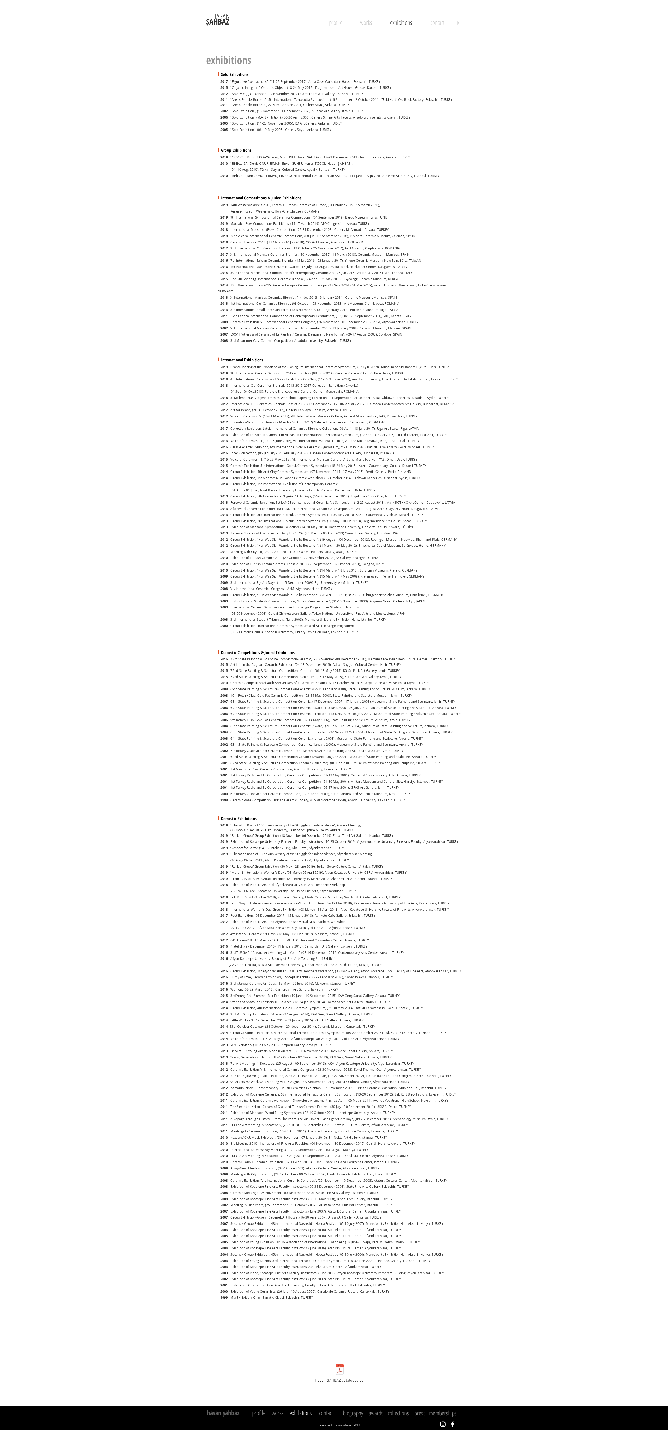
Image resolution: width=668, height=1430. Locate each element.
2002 (224, 744)
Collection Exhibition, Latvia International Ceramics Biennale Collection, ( (284, 428)
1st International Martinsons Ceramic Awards (263, 266)
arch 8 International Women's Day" (260, 872)
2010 (223, 163)
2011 (224, 316)
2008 (224, 588)
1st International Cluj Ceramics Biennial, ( (261, 303)
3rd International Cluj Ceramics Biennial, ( (261, 248)
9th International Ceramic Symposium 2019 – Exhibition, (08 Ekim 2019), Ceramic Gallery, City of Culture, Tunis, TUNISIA (317, 373)
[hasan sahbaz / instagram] (443, 1424)
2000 (224, 625)
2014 (225, 285)
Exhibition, (336, 385)
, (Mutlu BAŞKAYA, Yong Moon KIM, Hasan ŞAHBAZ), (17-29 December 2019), (302, 157)
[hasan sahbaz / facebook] (452, 1424)
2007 (224, 701)
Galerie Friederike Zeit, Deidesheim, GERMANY (349, 422)
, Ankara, (391, 157)
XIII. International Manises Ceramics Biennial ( (264, 254)
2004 (224, 726)
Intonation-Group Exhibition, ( (251, 422)
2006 (224, 707)
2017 (224, 254)
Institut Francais (372, 157)
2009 (224, 576)
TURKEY (404, 157)
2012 (224, 539)
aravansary (376, 1008)
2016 (224, 266)
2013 (225, 297)
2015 (224, 272)
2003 (224, 601)
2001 (224, 757)
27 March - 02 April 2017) (294, 422)
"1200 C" (237, 157)
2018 (224, 379)
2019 (224, 157)
